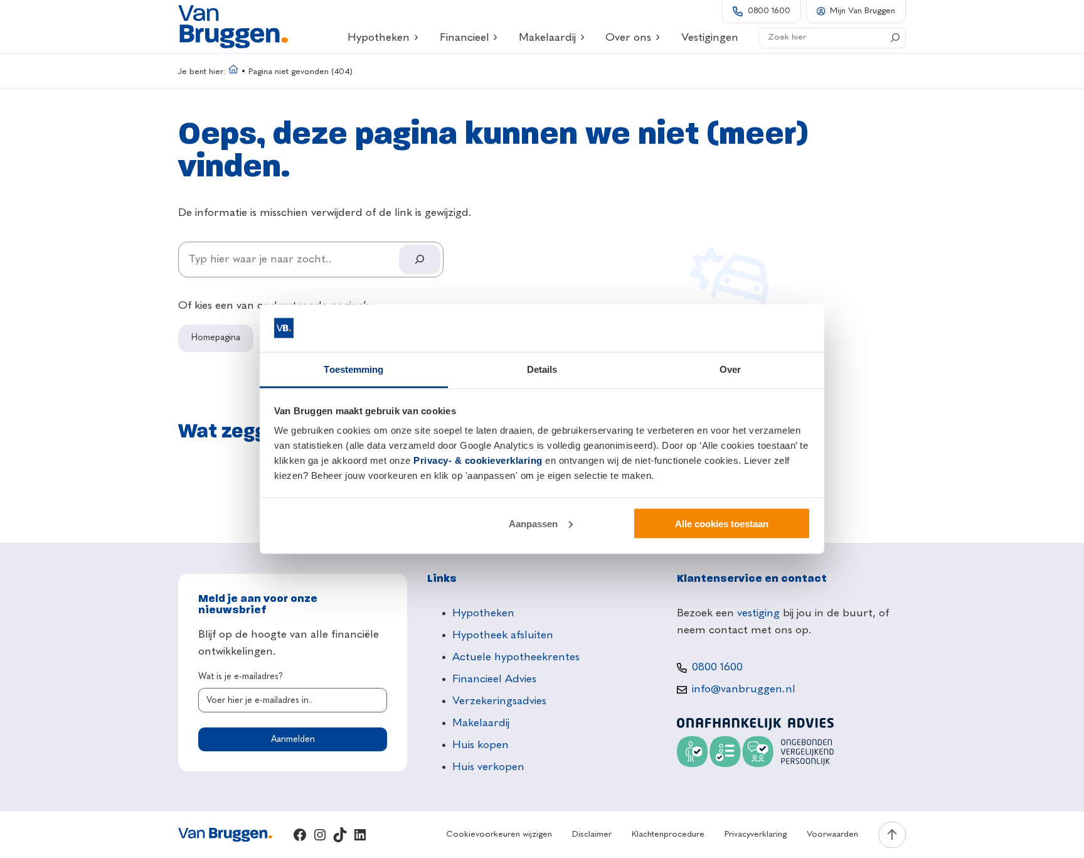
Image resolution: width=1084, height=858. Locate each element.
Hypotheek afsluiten (502, 635)
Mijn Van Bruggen (862, 11)
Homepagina (215, 337)
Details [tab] (542, 369)
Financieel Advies (494, 679)
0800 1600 (769, 11)
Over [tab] (730, 369)
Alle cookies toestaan (721, 523)
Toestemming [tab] (353, 369)
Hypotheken (379, 37)
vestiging (758, 613)
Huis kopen (480, 745)
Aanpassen (533, 523)
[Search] (895, 37)
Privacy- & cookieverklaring (478, 460)
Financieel (464, 37)
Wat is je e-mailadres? (240, 676)
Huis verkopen (488, 767)
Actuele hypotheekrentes (516, 657)
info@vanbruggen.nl (743, 689)
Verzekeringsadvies (499, 701)
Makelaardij (547, 37)
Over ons (628, 37)
